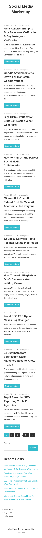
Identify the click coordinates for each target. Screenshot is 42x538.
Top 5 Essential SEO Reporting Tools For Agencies (17, 401)
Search (7, 443)
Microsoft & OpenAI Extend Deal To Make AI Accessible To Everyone (19, 202)
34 (26, 435)
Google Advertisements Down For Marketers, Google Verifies (19, 76)
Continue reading (11, 62)
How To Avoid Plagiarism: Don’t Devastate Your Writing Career (20, 279)
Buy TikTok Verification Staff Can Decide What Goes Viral (18, 120)
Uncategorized (24, 25)
